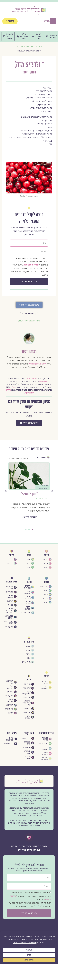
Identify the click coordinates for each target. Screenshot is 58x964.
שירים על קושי (42, 505)
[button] (53, 21)
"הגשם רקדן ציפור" (37, 364)
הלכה (29, 555)
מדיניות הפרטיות (31, 265)
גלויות (46, 676)
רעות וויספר (29, 72)
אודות (29, 679)
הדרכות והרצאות (46, 733)
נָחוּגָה (29, 582)
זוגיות (44, 457)
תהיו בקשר (29, 733)
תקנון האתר (31, 378)
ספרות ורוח (29, 641)
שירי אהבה (34, 320)
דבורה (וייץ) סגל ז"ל (29, 849)
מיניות (11, 555)
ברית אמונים (11, 581)
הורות (46, 582)
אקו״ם (13, 387)
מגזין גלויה (43, 381)
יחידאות (45, 501)
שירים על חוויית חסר (40, 503)
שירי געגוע (23, 320)
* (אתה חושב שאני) (29, 494)
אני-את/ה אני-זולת (39, 499)
